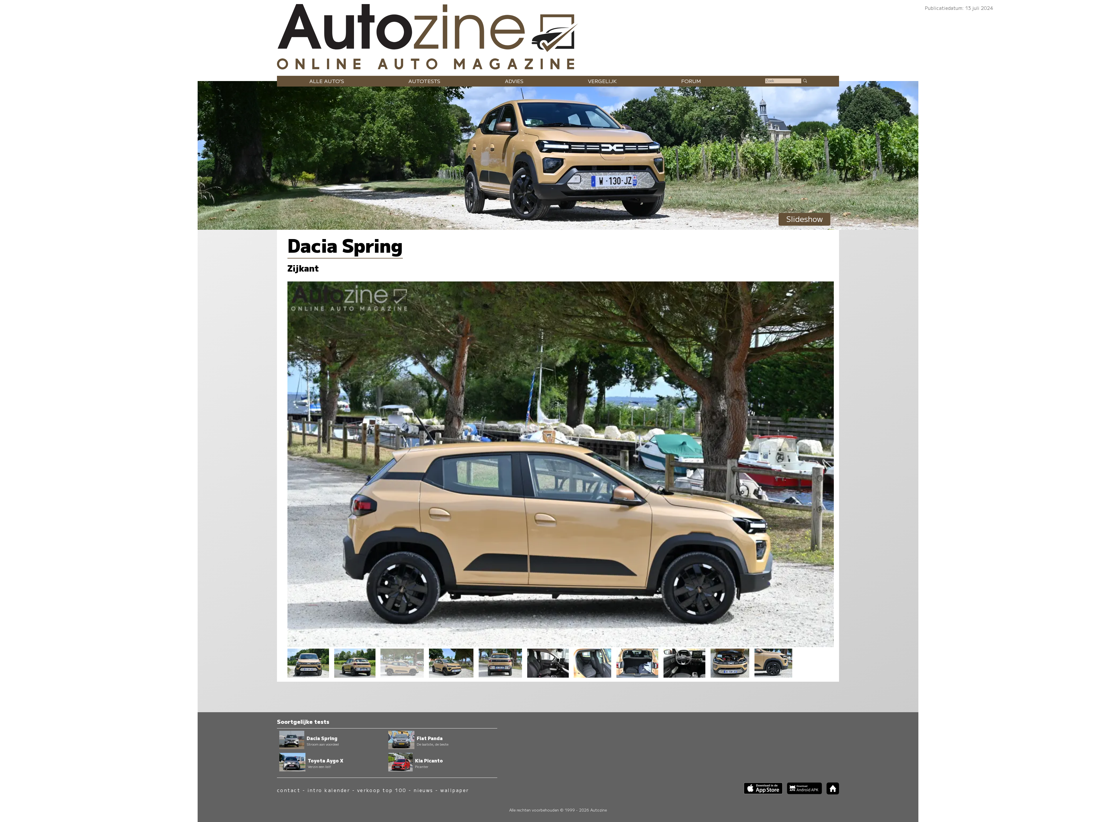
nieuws (423, 790)
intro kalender (328, 790)
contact (288, 790)
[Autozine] (558, 35)
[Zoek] (805, 80)
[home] (830, 792)
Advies (514, 81)
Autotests (424, 81)
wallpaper (454, 790)
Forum (691, 81)
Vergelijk (602, 81)
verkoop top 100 (382, 790)
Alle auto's (326, 81)
